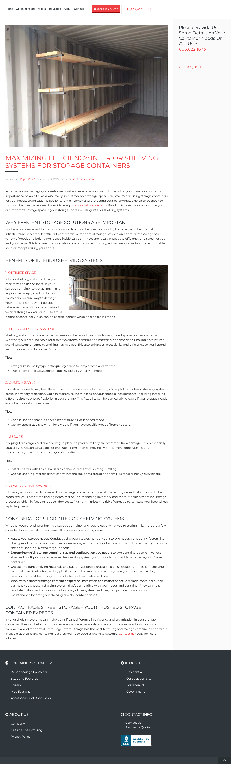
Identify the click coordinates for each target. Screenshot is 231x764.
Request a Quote (137, 727)
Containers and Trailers (31, 9)
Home (9, 9)
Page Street (27, 179)
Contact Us (133, 722)
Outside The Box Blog (26, 730)
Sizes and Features (24, 678)
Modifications (20, 691)
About (67, 9)
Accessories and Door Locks (31, 698)
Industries (55, 9)
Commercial (135, 685)
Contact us (126, 633)
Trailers (16, 685)
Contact (79, 9)
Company (18, 723)
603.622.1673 (139, 9)
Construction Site (139, 678)
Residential (134, 672)
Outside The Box (83, 179)
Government (135, 691)
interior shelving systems (89, 205)
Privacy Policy (20, 736)
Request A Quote (107, 9)
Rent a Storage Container (29, 672)
